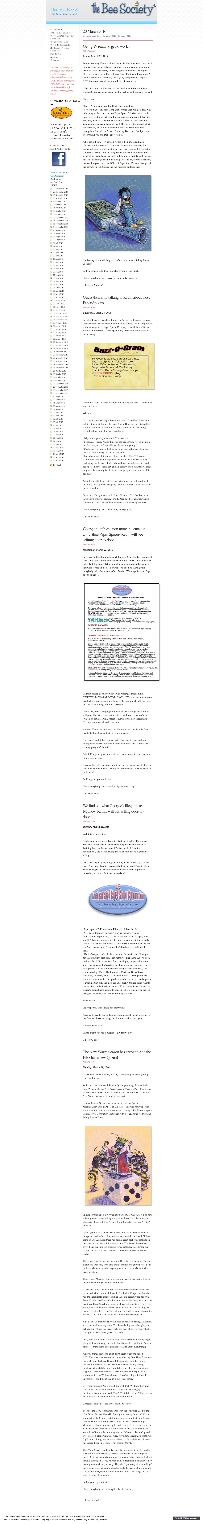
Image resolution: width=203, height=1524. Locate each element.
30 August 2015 (59, 396)
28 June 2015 (58, 425)
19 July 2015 (58, 415)
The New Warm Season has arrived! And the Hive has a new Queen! (117, 1054)
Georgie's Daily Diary (92, 36)
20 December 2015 (60, 345)
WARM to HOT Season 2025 (61, 33)
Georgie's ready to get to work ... (107, 46)
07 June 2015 (58, 434)
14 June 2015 (58, 431)
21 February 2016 (60, 316)
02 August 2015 (59, 409)
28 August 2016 (59, 230)
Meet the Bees (55, 54)
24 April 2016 (58, 287)
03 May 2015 (58, 451)
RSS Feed (57, 465)
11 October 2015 (59, 377)
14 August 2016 (59, 236)
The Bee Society (56, 29)
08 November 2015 (60, 364)
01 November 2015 (60, 367)
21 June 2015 (58, 428)
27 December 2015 (60, 342)
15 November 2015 (60, 361)
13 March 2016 (59, 307)
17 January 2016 (59, 332)
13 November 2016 (60, 195)
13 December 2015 (60, 348)
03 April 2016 (58, 297)
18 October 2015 (59, 374)
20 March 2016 (59, 304)
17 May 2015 (58, 444)
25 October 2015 (59, 371)
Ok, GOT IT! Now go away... (186, 1518)
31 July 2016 (58, 243)
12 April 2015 (58, 460)
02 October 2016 (59, 214)
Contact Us (54, 60)
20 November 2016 (60, 192)
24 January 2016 (59, 329)
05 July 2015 (58, 422)
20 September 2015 (60, 387)
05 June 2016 (58, 268)
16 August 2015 (59, 403)
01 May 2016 (58, 284)
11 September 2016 (60, 224)
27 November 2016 (60, 188)
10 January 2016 (59, 335)
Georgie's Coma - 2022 (59, 42)
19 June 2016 (58, 262)
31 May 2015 (58, 438)
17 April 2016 (58, 291)
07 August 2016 (59, 239)
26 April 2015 (58, 454)
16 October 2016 (59, 208)
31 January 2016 (59, 326)
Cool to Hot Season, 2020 (60, 45)
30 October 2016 (59, 201)
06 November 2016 (60, 198)
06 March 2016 (59, 310)
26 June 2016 (58, 259)
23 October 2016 (59, 204)
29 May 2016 (58, 272)
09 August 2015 (59, 406)
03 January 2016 (59, 339)
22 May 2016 (58, 275)
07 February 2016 (60, 323)
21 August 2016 (59, 233)
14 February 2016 (60, 319)
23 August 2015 (59, 399)
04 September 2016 (60, 227)
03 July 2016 (58, 256)
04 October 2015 (59, 380)
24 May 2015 (58, 441)
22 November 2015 (60, 358)
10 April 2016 (58, 294)
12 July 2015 (58, 419)
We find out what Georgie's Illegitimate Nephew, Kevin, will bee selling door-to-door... (113, 811)
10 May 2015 (58, 447)
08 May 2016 (58, 281)
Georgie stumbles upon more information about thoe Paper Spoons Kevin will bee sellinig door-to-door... (114, 534)
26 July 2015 (58, 412)
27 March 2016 (59, 300)
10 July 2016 (58, 252)
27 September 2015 (60, 383)
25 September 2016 (60, 217)
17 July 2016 (58, 249)
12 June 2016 (58, 265)
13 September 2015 (60, 390)
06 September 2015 (60, 393)
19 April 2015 (58, 457)
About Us (54, 57)
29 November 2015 (60, 355)
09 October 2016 (59, 211)
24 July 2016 (58, 246)
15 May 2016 (58, 278)
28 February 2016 (60, 313)
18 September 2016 (60, 220)
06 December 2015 (60, 351)
